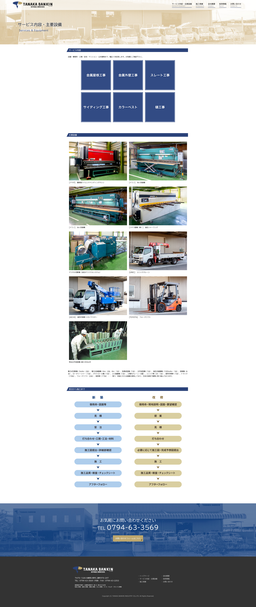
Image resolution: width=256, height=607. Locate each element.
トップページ (144, 576)
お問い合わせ (235, 4)
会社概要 (211, 4)
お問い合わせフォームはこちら (128, 538)
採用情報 (222, 4)
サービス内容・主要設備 (182, 4)
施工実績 (200, 4)
